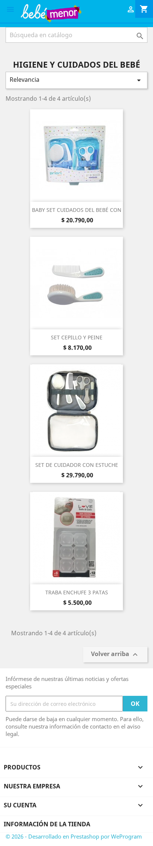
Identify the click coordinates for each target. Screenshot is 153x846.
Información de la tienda (47, 824)
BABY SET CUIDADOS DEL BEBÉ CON (76, 209)
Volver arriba (115, 654)
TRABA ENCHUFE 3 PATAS (76, 592)
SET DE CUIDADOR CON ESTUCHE (76, 464)
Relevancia (76, 80)
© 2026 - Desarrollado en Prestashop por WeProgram (74, 836)
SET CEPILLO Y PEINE (76, 337)
